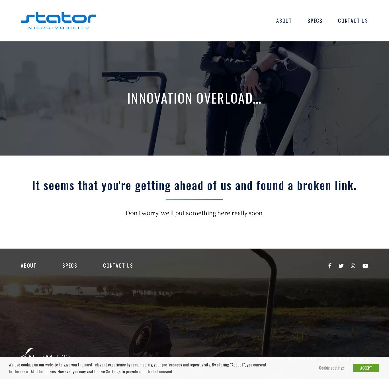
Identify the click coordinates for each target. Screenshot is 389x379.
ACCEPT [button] (366, 368)
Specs (315, 20)
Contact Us (353, 20)
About (284, 20)
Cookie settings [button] (332, 368)
